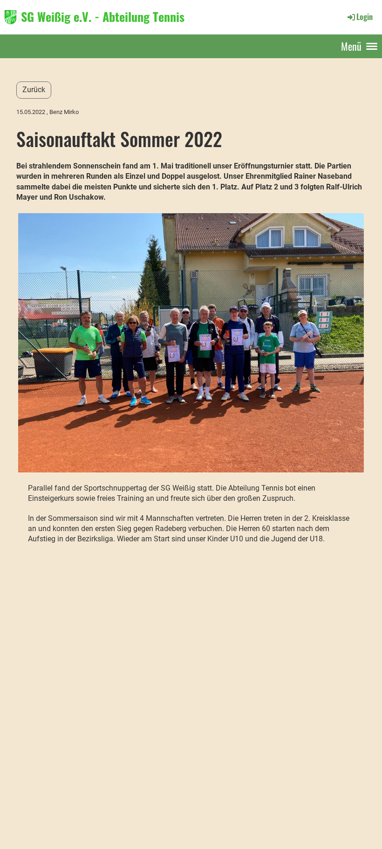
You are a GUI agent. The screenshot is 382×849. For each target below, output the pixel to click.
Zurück (33, 89)
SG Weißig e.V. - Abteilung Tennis (102, 16)
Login (364, 16)
